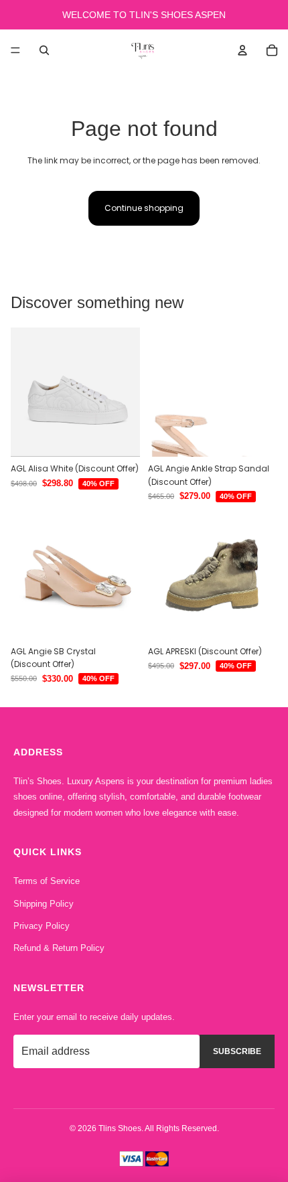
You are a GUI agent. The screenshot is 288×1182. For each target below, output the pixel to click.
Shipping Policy (43, 904)
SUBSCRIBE (237, 1051)
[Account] (242, 50)
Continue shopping (144, 208)
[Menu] (15, 50)
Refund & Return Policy (58, 948)
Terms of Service (46, 881)
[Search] (44, 50)
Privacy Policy (41, 926)
